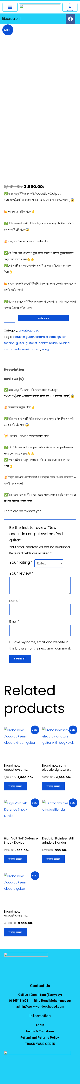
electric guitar (56, 337)
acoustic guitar (23, 337)
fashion (9, 343)
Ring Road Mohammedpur (52, 1000)
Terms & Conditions (40, 1031)
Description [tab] (14, 369)
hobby (43, 343)
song (45, 349)
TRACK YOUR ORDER (40, 1044)
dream (40, 337)
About (40, 1025)
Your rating (21, 562)
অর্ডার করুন (43, 318)
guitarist (31, 343)
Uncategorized (29, 330)
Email (14, 621)
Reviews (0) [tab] (14, 379)
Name (15, 600)
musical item (31, 349)
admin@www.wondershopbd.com (40, 1006)
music (53, 343)
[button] (10, 7)
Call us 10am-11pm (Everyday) (40, 995)
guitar (20, 343)
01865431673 (18, 1000)
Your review (21, 573)
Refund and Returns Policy (40, 1037)
